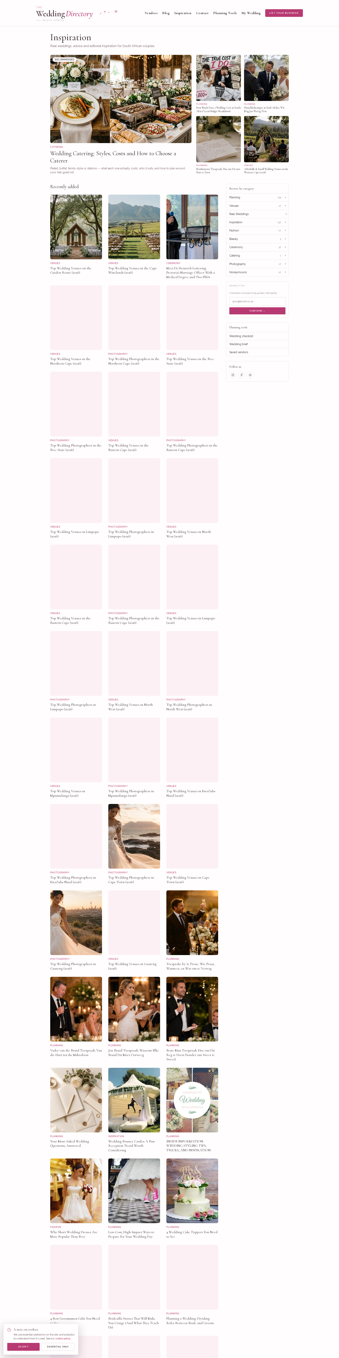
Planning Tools (225, 13)
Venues (234, 205)
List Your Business (284, 13)
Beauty (233, 238)
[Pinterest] (250, 374)
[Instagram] (232, 374)
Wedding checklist (241, 336)
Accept (23, 1346)
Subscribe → (257, 311)
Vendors (151, 13)
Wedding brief (238, 344)
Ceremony (236, 247)
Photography (237, 264)
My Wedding (251, 13)
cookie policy (63, 1338)
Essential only (58, 1346)
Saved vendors (238, 352)
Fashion (234, 230)
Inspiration (182, 13)
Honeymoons (238, 272)
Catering (234, 255)
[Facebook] (241, 374)
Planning (234, 197)
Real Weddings (239, 214)
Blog (166, 13)
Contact (202, 13)
